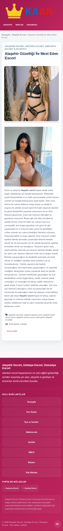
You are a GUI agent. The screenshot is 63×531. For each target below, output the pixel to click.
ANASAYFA (7, 25)
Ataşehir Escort (19, 35)
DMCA (31, 452)
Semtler (19, 25)
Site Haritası (31, 472)
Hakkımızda (32, 25)
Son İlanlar (31, 412)
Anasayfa (6, 35)
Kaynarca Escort (12, 488)
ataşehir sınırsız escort (25, 317)
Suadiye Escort (31, 488)
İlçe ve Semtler (31, 422)
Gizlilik (31, 442)
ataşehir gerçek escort (33, 315)
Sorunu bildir (12, 331)
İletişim (31, 462)
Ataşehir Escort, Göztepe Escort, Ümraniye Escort (29, 367)
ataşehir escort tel (16, 315)
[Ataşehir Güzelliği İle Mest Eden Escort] (31, 93)
